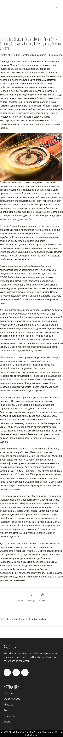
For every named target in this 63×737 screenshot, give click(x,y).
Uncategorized (28, 55)
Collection (9, 693)
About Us (8, 704)
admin (43, 55)
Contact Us (9, 716)
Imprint (7, 722)
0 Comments (55, 55)
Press (7, 710)
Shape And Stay (12, 699)
